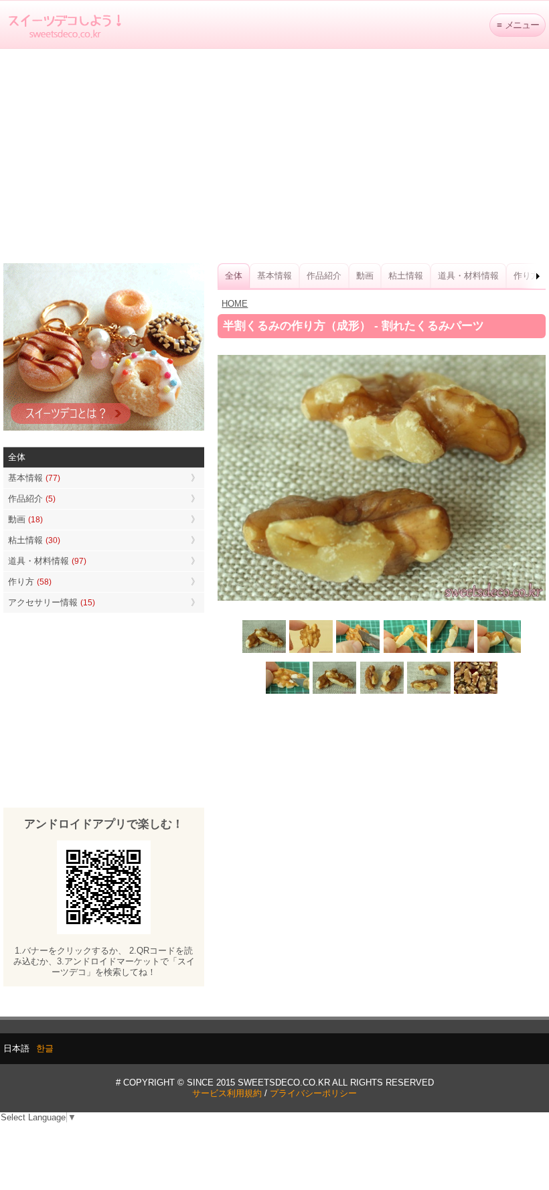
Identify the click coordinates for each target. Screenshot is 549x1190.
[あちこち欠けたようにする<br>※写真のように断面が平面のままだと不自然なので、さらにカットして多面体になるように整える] (287, 693)
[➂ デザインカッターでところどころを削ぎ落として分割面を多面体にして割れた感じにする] (451, 651)
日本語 (16, 1048)
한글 (45, 1048)
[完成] (334, 693)
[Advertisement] (274, 156)
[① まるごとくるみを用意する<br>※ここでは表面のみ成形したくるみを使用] (311, 651)
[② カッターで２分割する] (358, 651)
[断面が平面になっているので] (405, 651)
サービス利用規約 (227, 1093)
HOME (235, 304)
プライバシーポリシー (313, 1093)
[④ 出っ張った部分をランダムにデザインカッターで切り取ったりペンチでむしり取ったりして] (498, 651)
